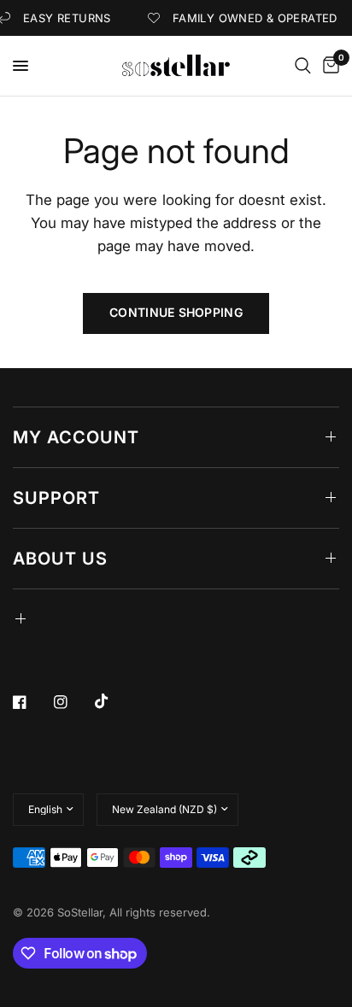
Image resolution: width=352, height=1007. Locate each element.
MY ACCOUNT (76, 437)
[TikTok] (113, 701)
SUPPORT (56, 498)
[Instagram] (72, 702)
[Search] (303, 66)
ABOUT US (60, 558)
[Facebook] (31, 702)
